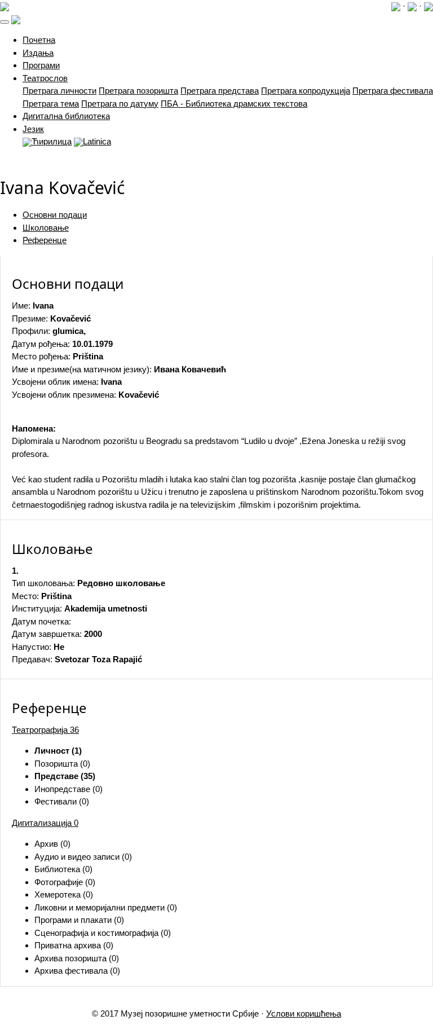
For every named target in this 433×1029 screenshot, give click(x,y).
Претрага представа (219, 90)
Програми (41, 65)
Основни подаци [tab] (55, 214)
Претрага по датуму (119, 103)
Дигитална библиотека (66, 116)
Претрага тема (51, 103)
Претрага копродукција (305, 90)
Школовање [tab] (46, 227)
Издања (38, 53)
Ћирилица (52, 141)
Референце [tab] (45, 240)
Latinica (97, 141)
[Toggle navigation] (4, 22)
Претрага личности (59, 90)
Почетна (39, 40)
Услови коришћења (303, 1013)
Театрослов (45, 78)
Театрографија (45, 730)
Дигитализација (45, 823)
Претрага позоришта (138, 90)
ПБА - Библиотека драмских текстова (234, 103)
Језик (33, 129)
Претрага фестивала (392, 90)
